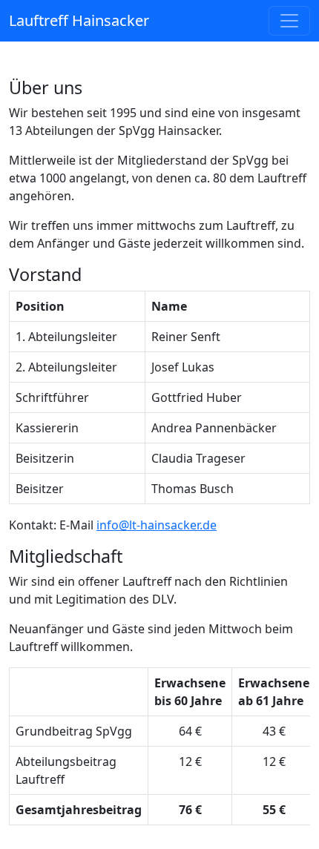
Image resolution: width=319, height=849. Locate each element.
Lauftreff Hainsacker (79, 20)
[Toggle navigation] (289, 21)
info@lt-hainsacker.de (156, 525)
